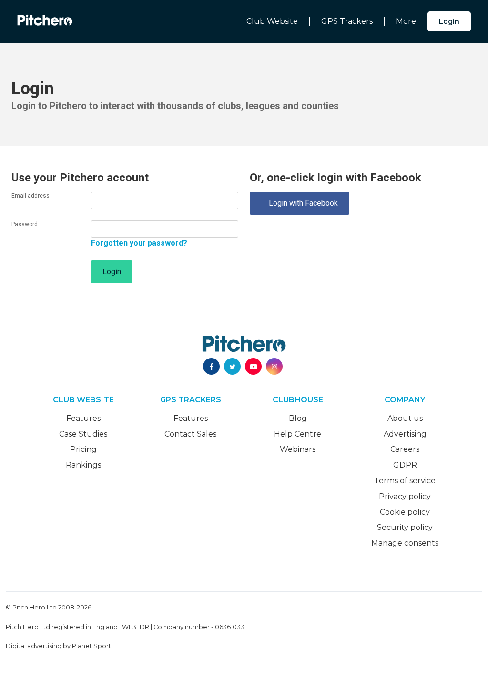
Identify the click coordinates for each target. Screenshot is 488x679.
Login (449, 21)
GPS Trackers (347, 21)
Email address (30, 195)
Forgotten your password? (139, 243)
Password (24, 224)
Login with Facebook (299, 203)
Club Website (272, 21)
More (406, 21)
